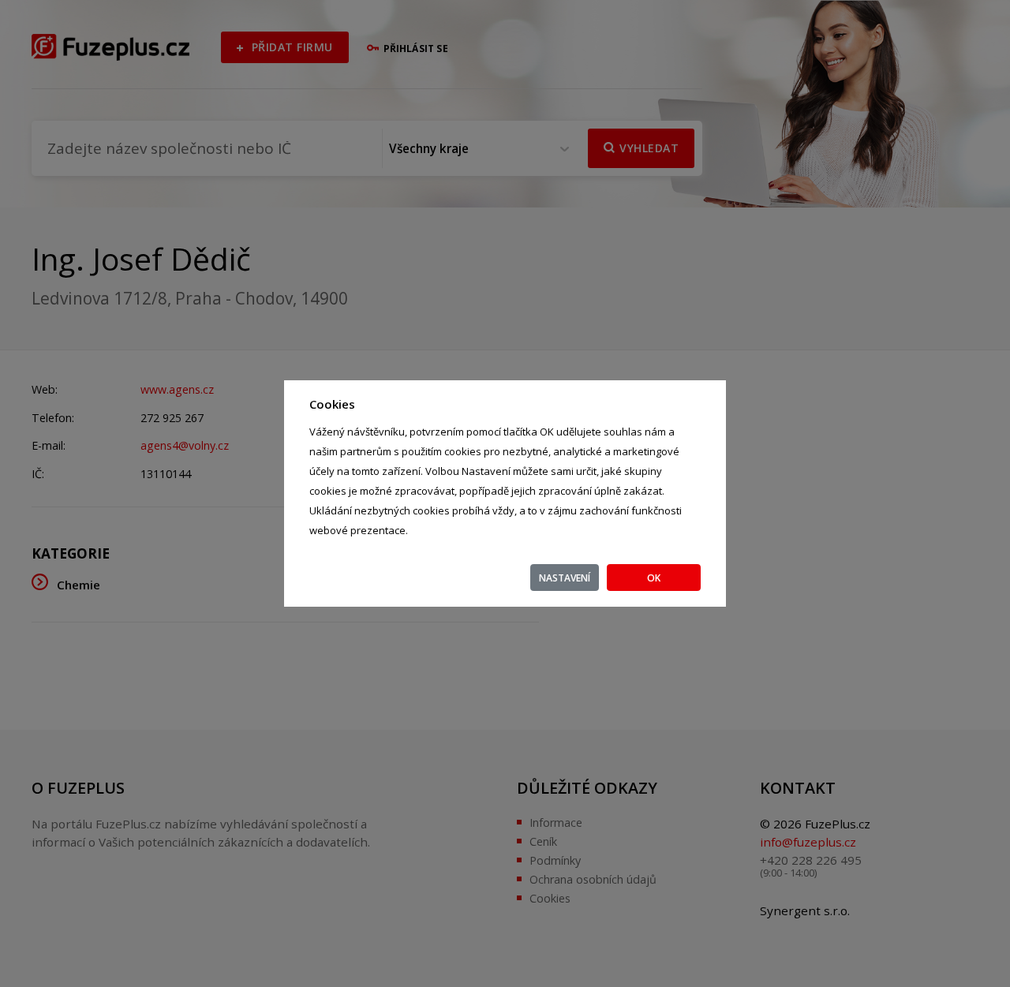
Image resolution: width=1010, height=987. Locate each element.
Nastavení (564, 578)
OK (653, 578)
